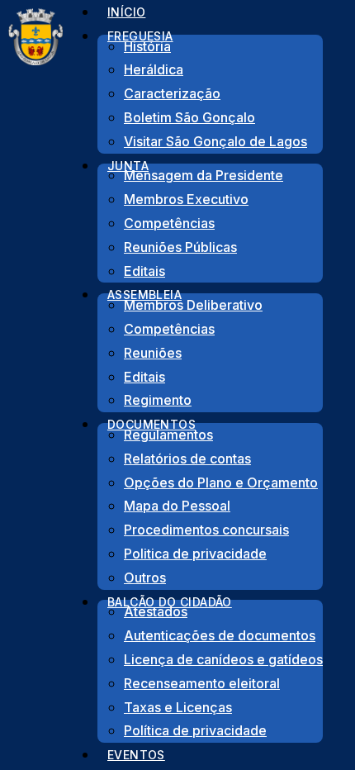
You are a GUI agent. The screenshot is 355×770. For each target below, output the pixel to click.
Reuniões (153, 353)
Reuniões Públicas (180, 247)
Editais (144, 376)
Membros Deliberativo (193, 305)
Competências (169, 223)
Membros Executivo (186, 199)
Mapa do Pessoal (177, 505)
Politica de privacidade (195, 553)
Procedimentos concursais (206, 529)
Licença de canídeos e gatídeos (223, 659)
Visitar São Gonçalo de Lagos (215, 141)
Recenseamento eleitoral (202, 683)
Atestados (155, 611)
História (147, 46)
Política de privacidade (195, 730)
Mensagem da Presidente (203, 175)
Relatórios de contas (187, 458)
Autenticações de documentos (219, 635)
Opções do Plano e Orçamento (221, 482)
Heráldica (153, 69)
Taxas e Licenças (178, 707)
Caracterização (172, 93)
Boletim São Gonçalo (189, 117)
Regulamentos (168, 434)
